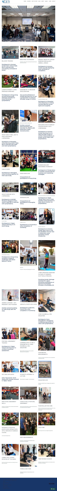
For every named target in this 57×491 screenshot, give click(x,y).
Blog (3, 483)
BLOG (39, 1)
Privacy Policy (51, 480)
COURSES (29, 1)
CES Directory (5, 487)
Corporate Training (6, 488)
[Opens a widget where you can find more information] (53, 489)
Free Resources (5, 482)
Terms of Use (51, 479)
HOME (25, 1)
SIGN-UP (53, 1)
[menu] (38, 1)
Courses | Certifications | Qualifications (9, 480)
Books (4, 481)
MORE (46, 1)
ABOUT (42, 1)
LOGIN (50, 1)
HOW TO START (35, 1)
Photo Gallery (5, 486)
